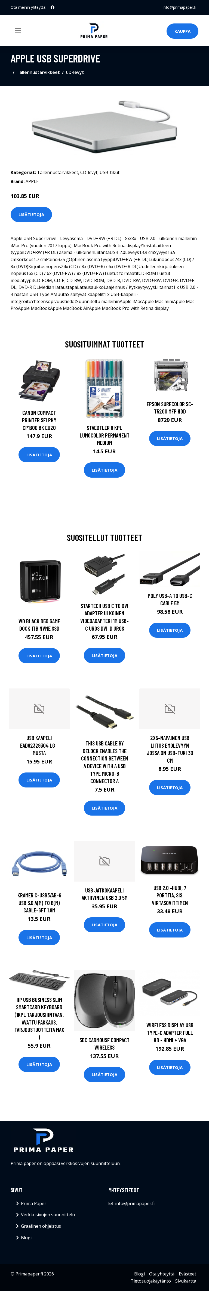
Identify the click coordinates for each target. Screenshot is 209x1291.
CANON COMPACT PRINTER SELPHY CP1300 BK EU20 (39, 420)
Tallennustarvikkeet (38, 72)
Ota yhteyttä (161, 1274)
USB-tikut (109, 172)
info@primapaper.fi (179, 7)
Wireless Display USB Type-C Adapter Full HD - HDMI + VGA (169, 1032)
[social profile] (52, 7)
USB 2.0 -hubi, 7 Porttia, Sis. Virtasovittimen (170, 895)
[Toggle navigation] (18, 30)
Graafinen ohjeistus (41, 1226)
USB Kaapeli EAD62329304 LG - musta (39, 745)
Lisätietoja (31, 214)
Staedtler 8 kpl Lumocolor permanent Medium (105, 435)
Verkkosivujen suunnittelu (48, 1215)
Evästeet (187, 1274)
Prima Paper (33, 1203)
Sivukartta (185, 1281)
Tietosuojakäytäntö (151, 1281)
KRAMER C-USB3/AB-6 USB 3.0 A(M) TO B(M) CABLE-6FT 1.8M (39, 902)
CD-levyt (75, 72)
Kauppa (182, 31)
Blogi (26, 1238)
